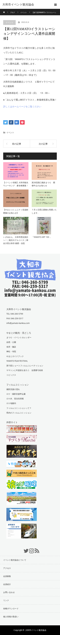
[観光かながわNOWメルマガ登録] (30, 515)
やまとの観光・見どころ (18, 332)
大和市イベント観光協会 (18, 4)
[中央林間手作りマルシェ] (30, 439)
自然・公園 (11, 342)
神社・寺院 (11, 351)
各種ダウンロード (11, 608)
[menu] (55, 4)
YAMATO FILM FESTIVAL (17, 361)
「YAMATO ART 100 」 (42, 237)
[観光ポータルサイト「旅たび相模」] (30, 485)
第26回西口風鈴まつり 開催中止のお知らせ (43, 184)
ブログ (12, 12)
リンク (6, 600)
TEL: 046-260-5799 (14, 313)
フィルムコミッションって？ (18, 408)
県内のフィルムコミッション (18, 412)
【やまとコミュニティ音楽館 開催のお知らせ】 (15, 211)
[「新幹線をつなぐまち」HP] (30, 531)
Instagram (30, 549)
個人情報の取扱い (11, 616)
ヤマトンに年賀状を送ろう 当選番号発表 (24, 370)
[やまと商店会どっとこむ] (30, 474)
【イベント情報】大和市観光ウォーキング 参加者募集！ (15, 184)
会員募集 (7, 576)
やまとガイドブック (15, 356)
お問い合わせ (9, 592)
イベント (9, 22)
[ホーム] (4, 10)
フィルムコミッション (17, 384)
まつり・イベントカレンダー (18, 337)
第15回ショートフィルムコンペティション (24, 365)
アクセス (7, 568)
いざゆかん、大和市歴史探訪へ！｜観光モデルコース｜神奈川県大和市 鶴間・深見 (15, 240)
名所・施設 (11, 346)
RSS (35, 549)
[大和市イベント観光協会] (30, 294)
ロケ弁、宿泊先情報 (15, 398)
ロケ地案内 (11, 403)
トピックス (11, 375)
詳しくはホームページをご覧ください (22, 106)
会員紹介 (7, 584)
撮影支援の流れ (13, 389)
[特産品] (30, 464)
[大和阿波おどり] (30, 429)
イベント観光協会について (14, 560)
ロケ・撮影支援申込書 (16, 394)
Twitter (24, 549)
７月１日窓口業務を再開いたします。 (44, 211)
